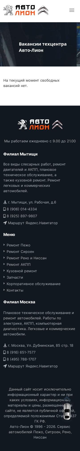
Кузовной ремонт (22, 271)
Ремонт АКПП (19, 264)
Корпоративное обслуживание (33, 284)
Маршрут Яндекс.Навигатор (32, 223)
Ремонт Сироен (20, 251)
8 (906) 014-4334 (21, 209)
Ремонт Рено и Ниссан (26, 258)
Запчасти (15, 277)
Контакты (15, 290)
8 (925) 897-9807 (21, 216)
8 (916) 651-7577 (21, 352)
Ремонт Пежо (18, 245)
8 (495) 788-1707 (21, 359)
